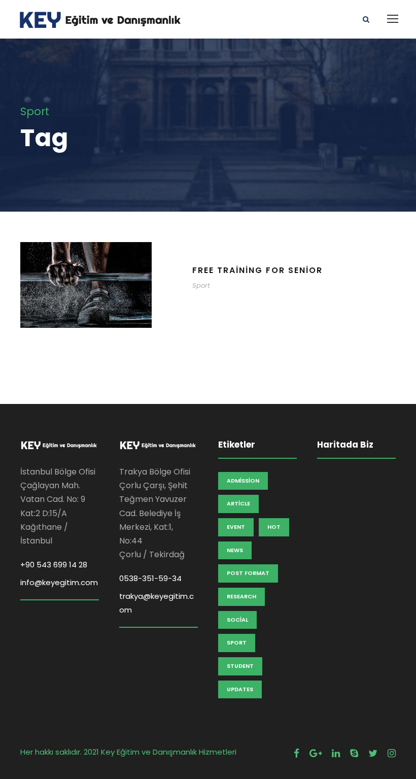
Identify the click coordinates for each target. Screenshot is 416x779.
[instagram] (392, 753)
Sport (201, 285)
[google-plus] (315, 753)
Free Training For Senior (257, 270)
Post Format (248, 573)
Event (236, 527)
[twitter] (372, 753)
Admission (243, 481)
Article (238, 503)
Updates (240, 689)
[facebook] (296, 753)
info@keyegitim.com (59, 582)
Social (237, 620)
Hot (274, 527)
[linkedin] (336, 753)
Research (241, 596)
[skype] (354, 753)
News (235, 550)
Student (240, 666)
